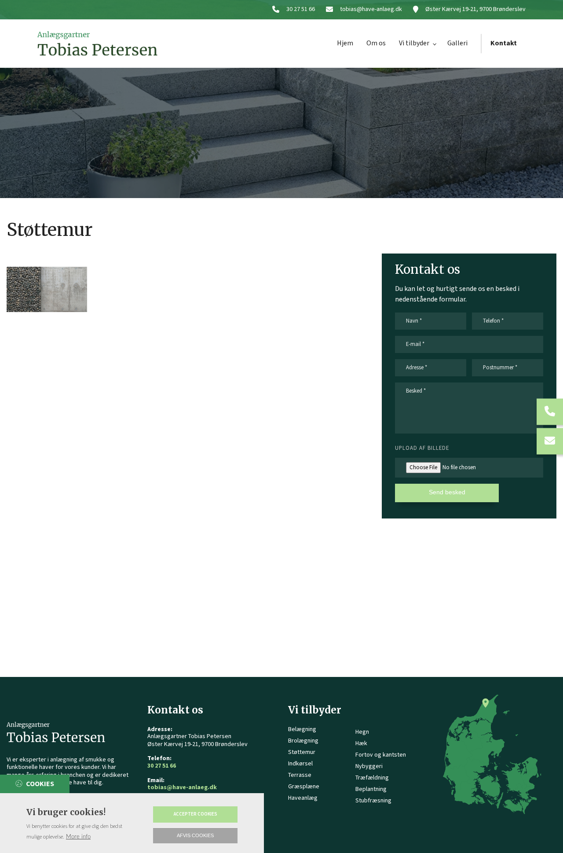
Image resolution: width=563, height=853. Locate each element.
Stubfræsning (373, 801)
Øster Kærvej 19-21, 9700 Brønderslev (475, 9)
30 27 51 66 (300, 9)
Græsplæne (303, 786)
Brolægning (303, 741)
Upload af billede (422, 448)
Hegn (362, 732)
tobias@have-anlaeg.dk (371, 9)
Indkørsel (300, 764)
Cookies (40, 784)
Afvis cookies (195, 835)
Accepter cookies (195, 814)
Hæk (361, 743)
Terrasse (299, 775)
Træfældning (372, 778)
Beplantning (371, 789)
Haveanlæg (303, 798)
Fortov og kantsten (380, 755)
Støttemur (301, 752)
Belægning (302, 729)
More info (78, 836)
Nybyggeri (369, 766)
